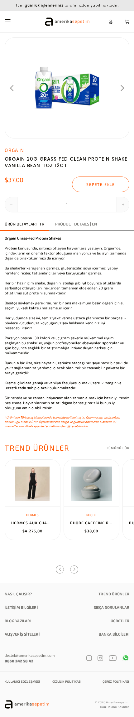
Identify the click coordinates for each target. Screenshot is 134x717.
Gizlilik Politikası (66, 681)
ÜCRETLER (120, 620)
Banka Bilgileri (114, 634)
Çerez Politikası (116, 681)
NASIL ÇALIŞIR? (18, 594)
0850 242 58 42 (19, 661)
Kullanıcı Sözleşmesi (22, 681)
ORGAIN (14, 150)
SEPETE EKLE (100, 184)
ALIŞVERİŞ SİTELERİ (22, 634)
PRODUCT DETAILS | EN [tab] (76, 224)
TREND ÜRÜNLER (113, 594)
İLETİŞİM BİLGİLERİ (21, 607)
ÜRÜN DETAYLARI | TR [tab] (24, 224)
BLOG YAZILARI (18, 620)
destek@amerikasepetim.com (30, 655)
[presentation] (12, 88)
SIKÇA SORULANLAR (111, 607)
